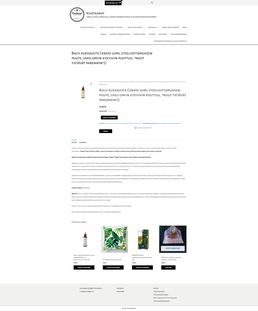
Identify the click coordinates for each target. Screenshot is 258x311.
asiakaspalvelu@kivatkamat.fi (91, 288)
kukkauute (177, 123)
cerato (163, 123)
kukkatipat (169, 123)
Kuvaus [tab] (74, 142)
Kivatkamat (95, 13)
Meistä (155, 288)
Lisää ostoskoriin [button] (84, 267)
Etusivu (101, 81)
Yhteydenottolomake (161, 301)
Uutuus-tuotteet (134, 123)
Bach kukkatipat (110, 123)
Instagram (120, 291)
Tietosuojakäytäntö (160, 295)
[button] (152, 3)
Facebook (120, 288)
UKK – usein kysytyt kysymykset (165, 298)
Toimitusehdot (158, 291)
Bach (159, 123)
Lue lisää (168, 267)
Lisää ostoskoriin (109, 117)
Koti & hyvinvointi (111, 81)
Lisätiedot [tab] (82, 142)
